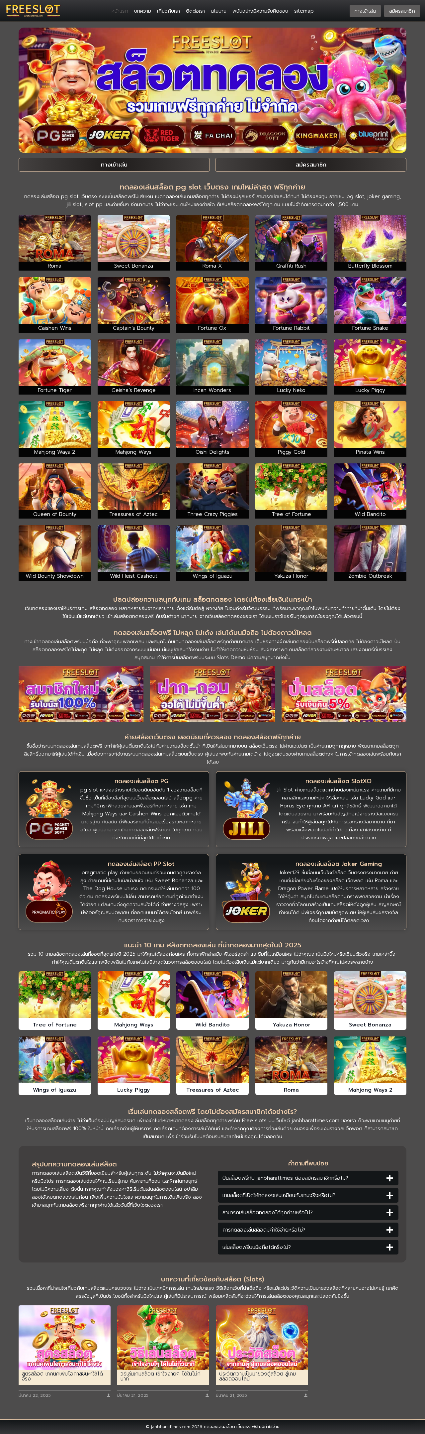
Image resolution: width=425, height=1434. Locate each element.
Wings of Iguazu (54, 1090)
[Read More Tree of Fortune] (55, 994)
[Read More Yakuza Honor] (291, 994)
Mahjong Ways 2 (370, 1090)
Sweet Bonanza (370, 1025)
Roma (291, 1090)
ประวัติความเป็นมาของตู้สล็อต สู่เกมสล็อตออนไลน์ (257, 1376)
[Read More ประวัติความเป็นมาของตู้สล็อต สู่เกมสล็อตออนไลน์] (262, 1337)
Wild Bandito (212, 1025)
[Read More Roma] (291, 1059)
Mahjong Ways (133, 1025)
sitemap (304, 11)
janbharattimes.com (315, 1120)
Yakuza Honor (291, 1025)
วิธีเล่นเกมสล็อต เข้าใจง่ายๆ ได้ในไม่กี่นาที (161, 1376)
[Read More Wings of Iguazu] (55, 1059)
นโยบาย (218, 11)
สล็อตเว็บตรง (263, 746)
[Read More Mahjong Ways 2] (370, 1059)
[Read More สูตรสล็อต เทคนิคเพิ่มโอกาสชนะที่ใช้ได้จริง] (65, 1337)
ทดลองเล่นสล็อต (219, 1427)
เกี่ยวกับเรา (168, 11)
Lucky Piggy (133, 1090)
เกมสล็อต (86, 746)
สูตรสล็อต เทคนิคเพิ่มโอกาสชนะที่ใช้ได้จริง (62, 1376)
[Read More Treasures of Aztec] (212, 1059)
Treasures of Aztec (212, 1090)
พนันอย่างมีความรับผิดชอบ (260, 11)
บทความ (142, 11)
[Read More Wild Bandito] (212, 994)
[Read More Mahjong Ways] (134, 994)
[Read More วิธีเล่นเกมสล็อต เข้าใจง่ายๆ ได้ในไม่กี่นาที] (163, 1337)
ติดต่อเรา (195, 11)
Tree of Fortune (55, 1025)
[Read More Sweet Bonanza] (370, 994)
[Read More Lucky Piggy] (134, 1059)
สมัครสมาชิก (402, 11)
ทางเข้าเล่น (365, 11)
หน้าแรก (120, 11)
